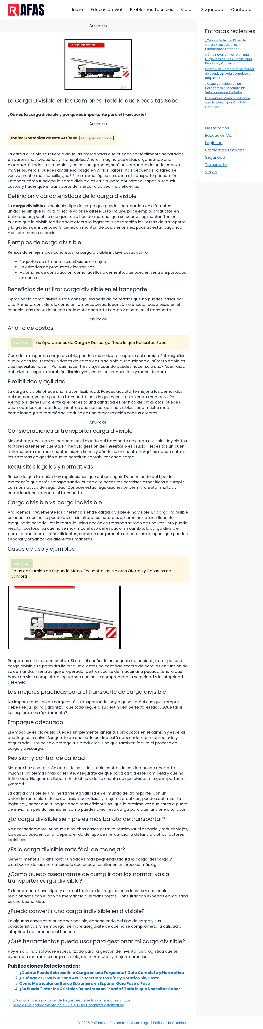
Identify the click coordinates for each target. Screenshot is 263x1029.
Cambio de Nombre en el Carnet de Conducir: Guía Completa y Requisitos (230, 73)
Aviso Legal (140, 1022)
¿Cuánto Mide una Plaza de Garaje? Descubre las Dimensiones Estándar (225, 44)
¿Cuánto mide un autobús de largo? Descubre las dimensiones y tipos (71, 1000)
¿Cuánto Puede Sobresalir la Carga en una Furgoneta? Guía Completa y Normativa (101, 972)
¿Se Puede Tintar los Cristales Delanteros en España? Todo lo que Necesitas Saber (99, 988)
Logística (214, 142)
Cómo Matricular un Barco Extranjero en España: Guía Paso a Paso (84, 983)
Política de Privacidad (109, 1022)
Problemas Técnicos (151, 10)
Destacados (217, 128)
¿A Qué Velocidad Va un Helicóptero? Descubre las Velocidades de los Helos (225, 88)
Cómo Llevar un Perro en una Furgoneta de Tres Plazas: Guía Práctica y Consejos (228, 59)
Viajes (187, 10)
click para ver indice (96, 138)
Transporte (216, 164)
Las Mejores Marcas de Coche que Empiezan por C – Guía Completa (227, 102)
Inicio (77, 10)
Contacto (241, 10)
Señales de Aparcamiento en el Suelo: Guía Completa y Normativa (68, 1005)
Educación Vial (106, 10)
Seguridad (212, 10)
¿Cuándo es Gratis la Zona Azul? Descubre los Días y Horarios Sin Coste (89, 978)
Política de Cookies (169, 1022)
